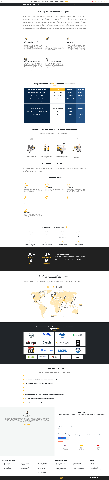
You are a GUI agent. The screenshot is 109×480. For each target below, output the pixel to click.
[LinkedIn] (100, 1)
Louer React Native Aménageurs (25, 467)
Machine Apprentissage (94, 467)
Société (32, 1)
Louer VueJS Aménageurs (24, 469)
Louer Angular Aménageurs (24, 463)
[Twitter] (98, 1)
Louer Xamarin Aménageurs (7, 464)
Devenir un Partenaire (5, 478)
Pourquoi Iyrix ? (39, 478)
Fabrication (92, 463)
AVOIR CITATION (58, 262)
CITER (106, 1)
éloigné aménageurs (37, 1)
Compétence (47, 1)
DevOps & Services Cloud (77, 463)
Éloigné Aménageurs (65, 4)
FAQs (51, 478)
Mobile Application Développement (61, 468)
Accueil (61, 4)
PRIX (66, 1)
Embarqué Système (76, 469)
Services (43, 1)
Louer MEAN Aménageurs (42, 468)
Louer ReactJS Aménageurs (42, 464)
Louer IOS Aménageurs (23, 464)
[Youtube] (101, 1)
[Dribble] (103, 1)
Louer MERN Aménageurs (41, 469)
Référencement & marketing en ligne (79, 464)
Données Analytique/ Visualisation (78, 468)
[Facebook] (97, 1)
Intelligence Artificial (76, 467)
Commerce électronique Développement (62, 469)
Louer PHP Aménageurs (6, 463)
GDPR (47, 478)
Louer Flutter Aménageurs (24, 468)
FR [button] (93, 1)
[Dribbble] (97, 477)
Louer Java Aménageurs (6, 467)
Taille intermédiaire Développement (61, 464)
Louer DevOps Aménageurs (42, 472)
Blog (95, 1)
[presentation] (24, 356)
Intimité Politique (31, 478)
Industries (51, 1)
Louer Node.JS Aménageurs (7, 469)
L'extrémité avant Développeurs (73, 4)
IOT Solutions (93, 464)
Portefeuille (56, 1)
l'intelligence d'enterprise (94, 468)
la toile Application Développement (61, 467)
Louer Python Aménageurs (42, 467)
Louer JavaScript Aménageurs (42, 463)
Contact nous (62, 1)
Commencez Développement (60, 463)
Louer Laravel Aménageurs (7, 468)
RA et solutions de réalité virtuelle (96, 469)
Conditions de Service (18, 478)
